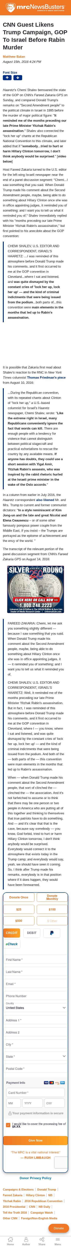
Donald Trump (46, 1189)
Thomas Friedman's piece (46, 377)
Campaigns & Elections (18, 1189)
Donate (59, 1228)
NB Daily (44, 1206)
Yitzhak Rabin (12, 1201)
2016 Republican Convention (43, 1201)
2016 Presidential (14, 1206)
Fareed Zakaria (12, 1195)
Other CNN (10, 1218)
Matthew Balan (14, 56)
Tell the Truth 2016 (15, 1212)
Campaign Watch (41, 1212)
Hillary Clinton (35, 1195)
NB (50, 1195)
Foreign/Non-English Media (39, 1218)
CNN (32, 1206)
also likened (45, 500)
